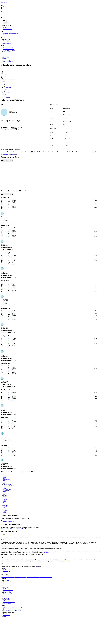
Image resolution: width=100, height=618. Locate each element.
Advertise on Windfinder (8, 49)
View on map (5, 61)
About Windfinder (7, 42)
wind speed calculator (64, 561)
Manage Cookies (7, 51)
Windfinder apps (6, 39)
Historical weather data (8, 47)
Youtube (19, 610)
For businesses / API (7, 43)
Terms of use (6, 56)
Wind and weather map (8, 27)
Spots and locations (7, 29)
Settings (7, 23)
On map (3, 81)
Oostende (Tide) (9, 154)
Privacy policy (6, 57)
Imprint (4, 58)
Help (6, 21)
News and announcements (9, 50)
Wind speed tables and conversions (10, 33)
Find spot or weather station (8, 521)
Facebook (12, 61)
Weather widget (6, 34)
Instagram (20, 609)
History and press (7, 40)
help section (46, 552)
